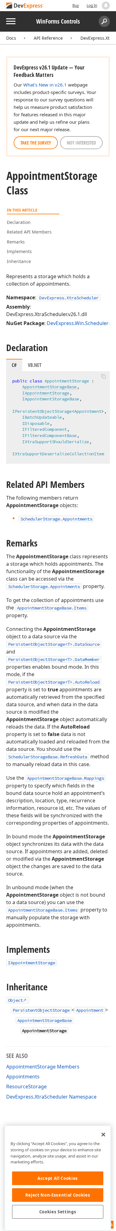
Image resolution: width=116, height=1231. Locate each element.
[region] (57, 1178)
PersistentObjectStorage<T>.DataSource (54, 644)
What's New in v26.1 (45, 85)
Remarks (16, 242)
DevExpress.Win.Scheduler (78, 323)
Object (15, 1000)
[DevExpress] (25, 6)
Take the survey (35, 143)
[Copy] (103, 376)
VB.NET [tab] (34, 365)
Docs (11, 38)
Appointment (89, 1010)
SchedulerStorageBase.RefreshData (47, 757)
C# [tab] (14, 365)
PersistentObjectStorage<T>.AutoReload (54, 682)
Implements (19, 251)
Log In (92, 5)
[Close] (103, 1134)
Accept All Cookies (57, 1178)
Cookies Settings (57, 1212)
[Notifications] (106, 6)
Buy (75, 5)
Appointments (23, 1076)
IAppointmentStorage (45, 393)
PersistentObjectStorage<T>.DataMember (54, 659)
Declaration (19, 222)
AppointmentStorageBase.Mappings (65, 778)
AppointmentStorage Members (42, 1066)
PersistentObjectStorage (41, 1010)
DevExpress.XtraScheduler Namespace (51, 1096)
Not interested (81, 143)
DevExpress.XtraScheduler (69, 298)
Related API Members (29, 232)
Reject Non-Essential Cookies (57, 1195)
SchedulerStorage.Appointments (44, 586)
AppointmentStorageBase (49, 387)
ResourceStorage (26, 1086)
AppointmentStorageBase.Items (51, 608)
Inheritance (19, 261)
